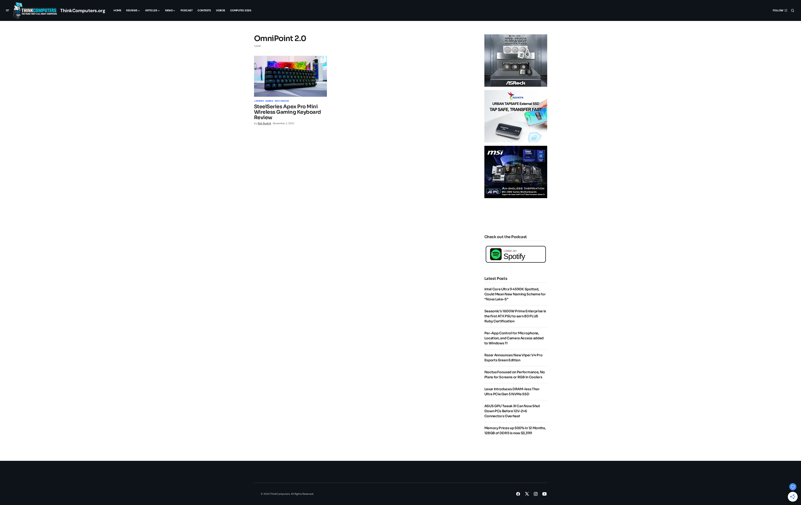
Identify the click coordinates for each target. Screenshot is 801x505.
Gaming (269, 101)
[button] (7, 10)
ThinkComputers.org (82, 11)
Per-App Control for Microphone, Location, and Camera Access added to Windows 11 (514, 338)
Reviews (259, 101)
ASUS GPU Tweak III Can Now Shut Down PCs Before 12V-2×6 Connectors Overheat (512, 411)
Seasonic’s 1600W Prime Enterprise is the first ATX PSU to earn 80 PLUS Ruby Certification (515, 316)
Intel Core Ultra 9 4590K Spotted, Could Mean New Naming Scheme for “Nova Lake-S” (515, 294)
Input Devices (282, 101)
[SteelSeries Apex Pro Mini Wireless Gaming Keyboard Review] (290, 76)
